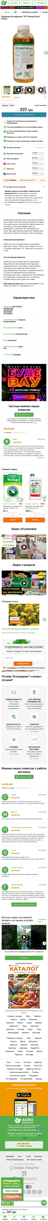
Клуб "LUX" (38, 1066)
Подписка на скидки (15, 1069)
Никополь (10, 1029)
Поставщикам (11, 1079)
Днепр (22, 1019)
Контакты (27, 1062)
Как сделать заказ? (18, 1075)
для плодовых (17, 306)
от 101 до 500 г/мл (21, 334)
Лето (5, 348)
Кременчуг (10, 1051)
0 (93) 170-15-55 (29, 1127)
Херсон (20, 1023)
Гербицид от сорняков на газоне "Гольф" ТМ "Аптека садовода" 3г (12, 507)
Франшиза (10, 1156)
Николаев (34, 1026)
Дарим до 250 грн (33, 1069)
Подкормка (17, 354)
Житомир (36, 1033)
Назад (7, 12)
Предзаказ (33, 1075)
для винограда (8, 308)
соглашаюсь (12, 668)
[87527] (24, 625)
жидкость (22, 320)
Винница (38, 1023)
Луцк (25, 1026)
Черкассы (10, 1023)
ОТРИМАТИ (12, 1197)
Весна (21, 346)
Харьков (37, 1016)
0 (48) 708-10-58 (14, 1130)
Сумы (39, 1029)
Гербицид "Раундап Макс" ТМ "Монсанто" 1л (34, 507)
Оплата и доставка (13, 1066)
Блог (9, 1062)
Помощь (35, 1072)
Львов (29, 1023)
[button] (35, 180)
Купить (13, 520)
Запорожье (33, 1019)
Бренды (39, 1079)
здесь (34, 422)
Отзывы (27, 1066)
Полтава (20, 1029)
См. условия (34, 731)
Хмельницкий (13, 1033)
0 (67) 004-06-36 (29, 1130)
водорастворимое (9, 321)
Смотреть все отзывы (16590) (24, 904)
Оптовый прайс (26, 1079)
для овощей (7, 312)
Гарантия (38, 1062)
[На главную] (4, 3)
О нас (18, 1062)
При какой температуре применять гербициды (20, 629)
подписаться (23, 664)
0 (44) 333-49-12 (15, 1127)
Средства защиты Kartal (19, 1072)
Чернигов (25, 1033)
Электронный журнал (15, 1160)
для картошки (8, 310)
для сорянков (8, 313)
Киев (28, 1016)
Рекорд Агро (12, 340)
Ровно (30, 1029)
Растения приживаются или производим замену (25, 127)
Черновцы (23, 1048)
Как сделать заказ (34, 1160)
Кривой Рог (14, 1026)
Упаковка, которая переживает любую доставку (25, 141)
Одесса (13, 1019)
